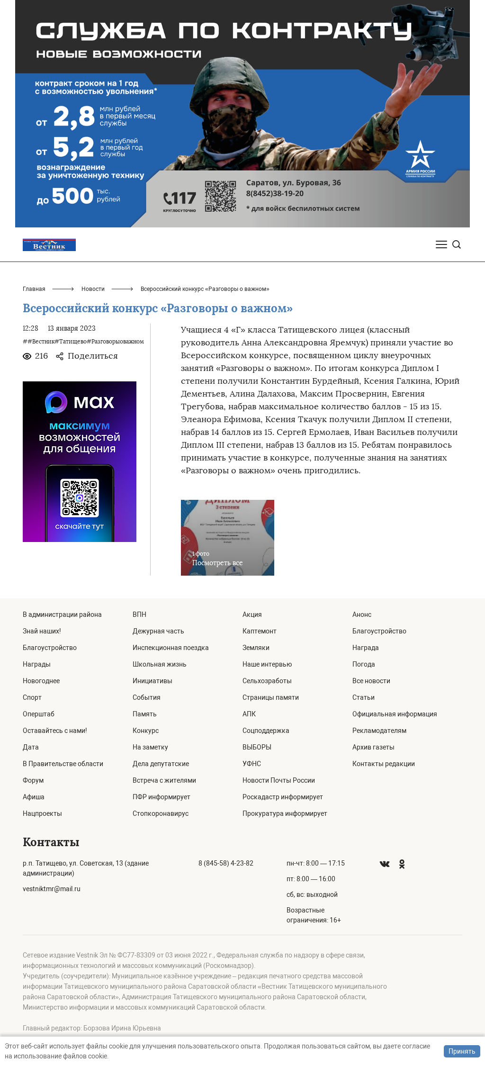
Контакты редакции (383, 764)
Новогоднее (41, 681)
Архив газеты (373, 747)
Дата (31, 747)
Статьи (363, 697)
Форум (33, 780)
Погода (363, 664)
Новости (93, 289)
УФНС (251, 764)
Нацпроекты (42, 813)
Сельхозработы (267, 681)
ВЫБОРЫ (256, 747)
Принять (462, 1051)
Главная (34, 289)
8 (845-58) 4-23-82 (225, 863)
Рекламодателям (379, 730)
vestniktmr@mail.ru (52, 889)
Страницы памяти (270, 697)
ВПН (139, 614)
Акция (252, 614)
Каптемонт (259, 631)
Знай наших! (42, 631)
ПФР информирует (161, 797)
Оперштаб (38, 714)
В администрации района (62, 614)
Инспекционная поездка (171, 647)
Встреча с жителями (164, 780)
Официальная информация (394, 714)
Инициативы (152, 681)
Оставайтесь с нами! (55, 730)
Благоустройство (50, 647)
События (147, 697)
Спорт (32, 697)
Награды (37, 664)
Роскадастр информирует (282, 797)
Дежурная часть (158, 631)
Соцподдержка (265, 730)
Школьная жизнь (160, 664)
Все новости (371, 681)
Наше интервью (267, 664)
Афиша (34, 797)
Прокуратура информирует (284, 813)
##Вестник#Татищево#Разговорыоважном (83, 341)
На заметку (150, 747)
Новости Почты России (278, 780)
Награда (365, 647)
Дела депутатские (161, 764)
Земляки (255, 647)
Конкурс (146, 730)
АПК (249, 714)
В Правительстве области (63, 764)
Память (145, 714)
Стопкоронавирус (161, 813)
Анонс (361, 614)
